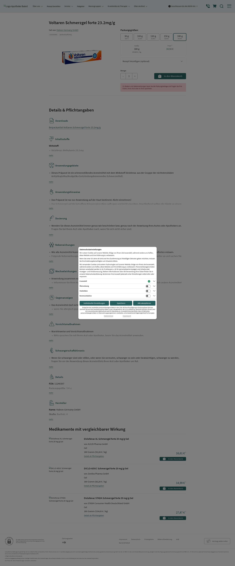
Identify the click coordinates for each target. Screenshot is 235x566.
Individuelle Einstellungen (94, 303)
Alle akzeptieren (144, 303)
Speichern (121, 303)
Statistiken (84, 291)
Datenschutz (108, 316)
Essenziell (83, 281)
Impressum (127, 316)
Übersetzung (84, 286)
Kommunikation (86, 296)
